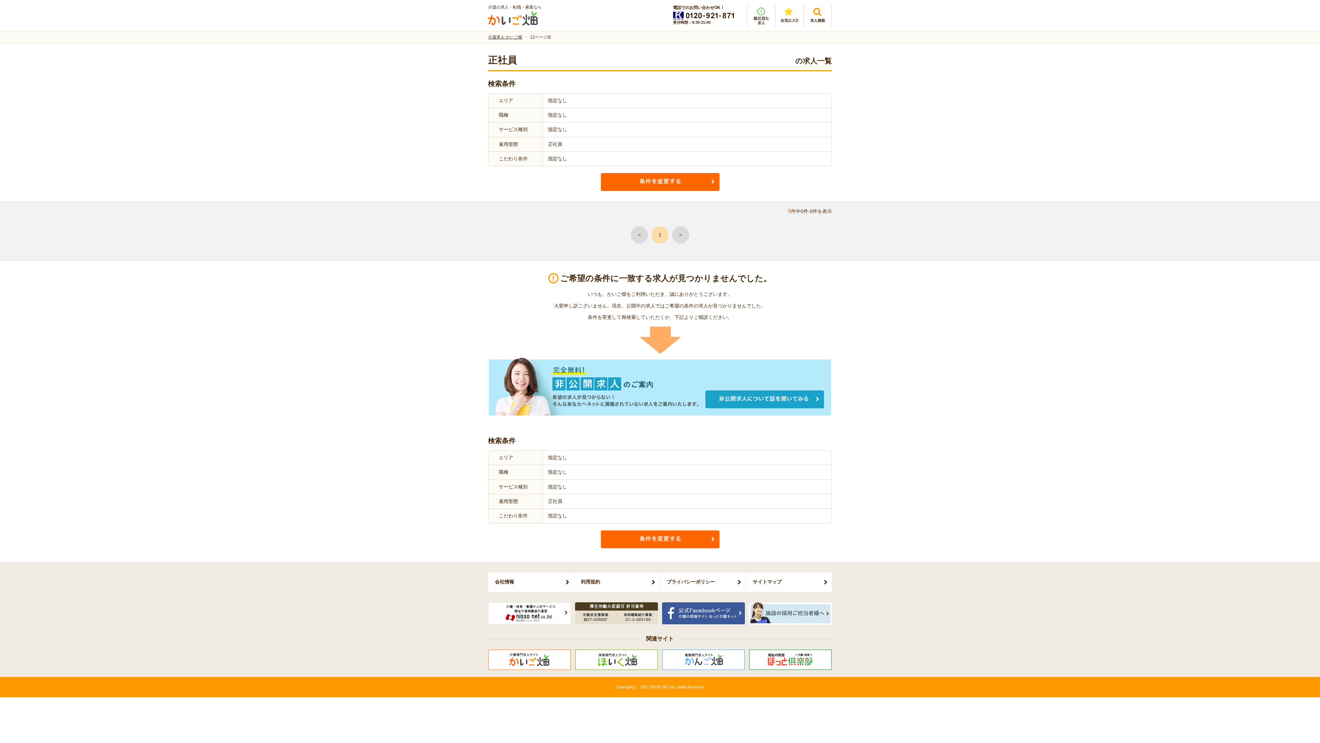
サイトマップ (767, 581)
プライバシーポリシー (691, 581)
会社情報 (504, 581)
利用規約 (590, 581)
